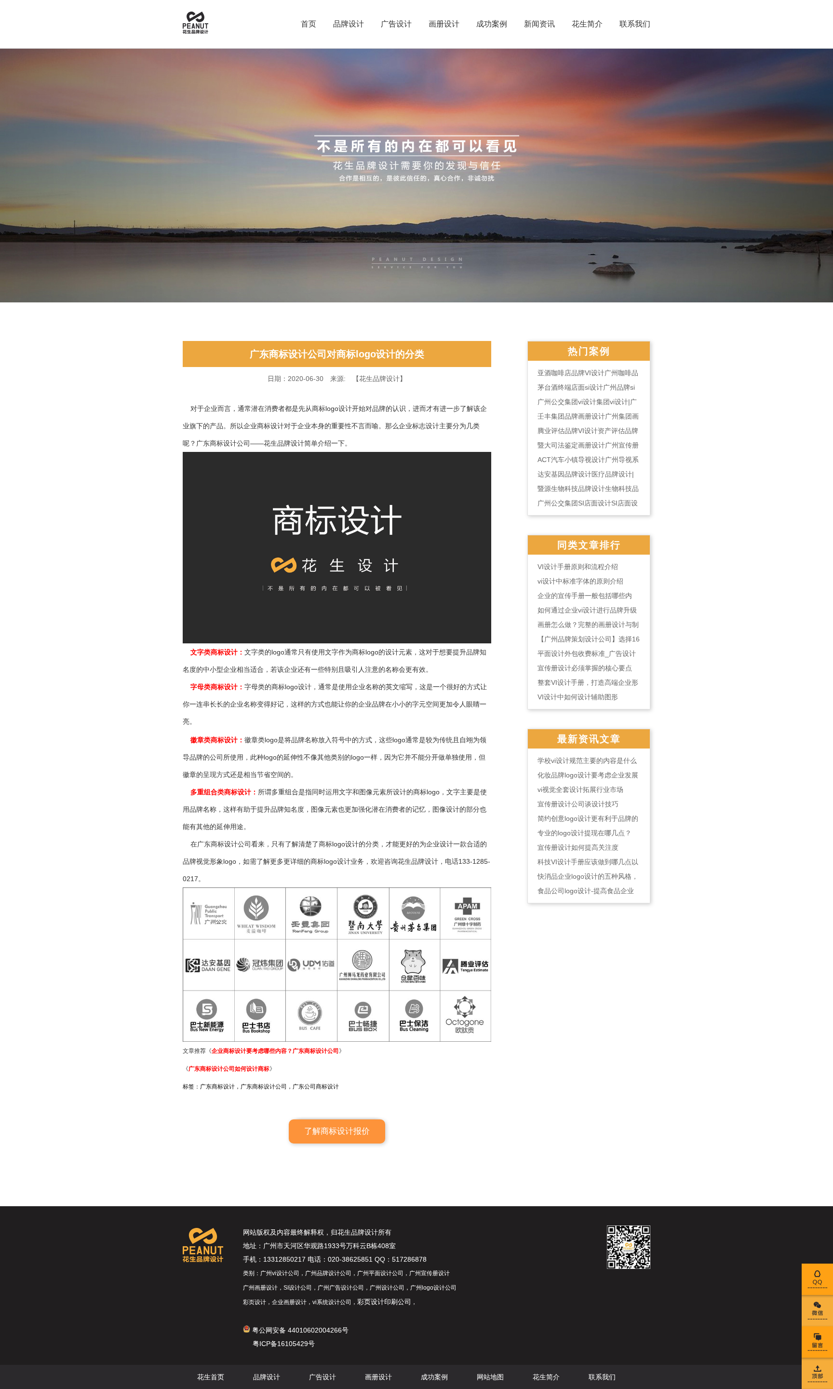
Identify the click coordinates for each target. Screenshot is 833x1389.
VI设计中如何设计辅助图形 (577, 697)
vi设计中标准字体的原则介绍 (580, 581)
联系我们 (634, 24)
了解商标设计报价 (337, 1131)
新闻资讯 (539, 24)
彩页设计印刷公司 (384, 1302)
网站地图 (490, 1377)
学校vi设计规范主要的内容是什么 (587, 760)
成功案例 (491, 24)
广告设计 (396, 24)
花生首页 (210, 1377)
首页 (308, 24)
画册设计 (444, 24)
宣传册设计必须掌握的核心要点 (584, 668)
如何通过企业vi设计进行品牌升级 (587, 610)
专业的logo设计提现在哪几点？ (584, 833)
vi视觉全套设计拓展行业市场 (580, 789)
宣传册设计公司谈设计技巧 (577, 804)
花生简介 (587, 24)
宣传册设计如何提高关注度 (577, 847)
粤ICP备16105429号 (284, 1344)
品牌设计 (348, 24)
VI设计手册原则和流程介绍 (577, 567)
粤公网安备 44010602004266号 (299, 1330)
